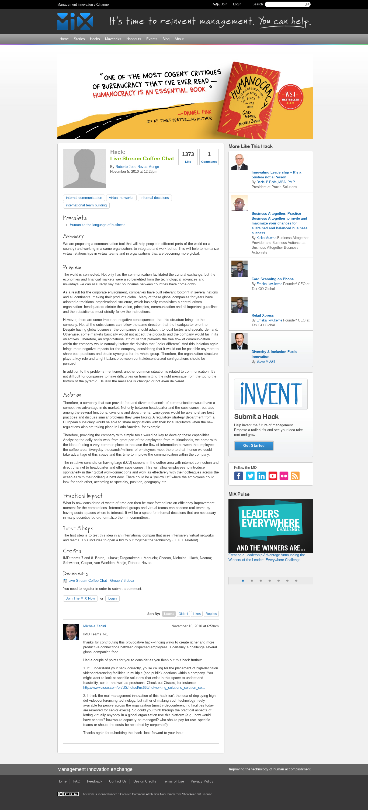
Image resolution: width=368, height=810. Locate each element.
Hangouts (133, 39)
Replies (211, 614)
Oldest (183, 614)
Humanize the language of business (98, 225)
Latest (169, 614)
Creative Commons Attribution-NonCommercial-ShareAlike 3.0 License (166, 794)
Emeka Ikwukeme (269, 284)
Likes (197, 614)
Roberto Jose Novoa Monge (137, 167)
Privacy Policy (202, 781)
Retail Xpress (263, 315)
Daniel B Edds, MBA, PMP (275, 182)
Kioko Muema (266, 238)
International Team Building (86, 205)
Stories (79, 39)
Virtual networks (121, 198)
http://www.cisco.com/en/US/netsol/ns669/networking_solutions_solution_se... (144, 688)
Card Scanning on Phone (273, 279)
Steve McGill (265, 361)
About (179, 39)
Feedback (94, 781)
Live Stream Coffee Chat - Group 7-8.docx (101, 581)
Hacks (95, 39)
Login (237, 4)
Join (224, 4)
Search (257, 4)
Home (64, 39)
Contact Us (118, 781)
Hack (117, 152)
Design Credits (144, 781)
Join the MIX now (80, 598)
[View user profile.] (84, 185)
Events (151, 39)
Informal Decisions (155, 198)
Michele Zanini (94, 626)
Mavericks (113, 39)
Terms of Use (173, 781)
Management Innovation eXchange (83, 4)
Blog (165, 39)
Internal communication (84, 198)
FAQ (76, 781)
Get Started (254, 446)
